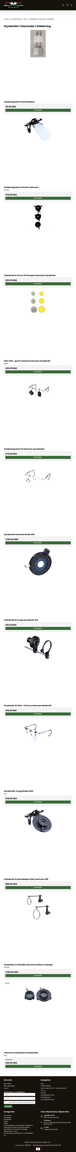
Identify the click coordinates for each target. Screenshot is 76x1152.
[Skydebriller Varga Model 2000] (38, 753)
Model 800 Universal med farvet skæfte (17, 1127)
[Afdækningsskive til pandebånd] (38, 64)
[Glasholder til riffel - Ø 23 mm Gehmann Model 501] (38, 668)
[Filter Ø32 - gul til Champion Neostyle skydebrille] (38, 323)
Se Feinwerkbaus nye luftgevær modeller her (18, 1125)
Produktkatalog (46, 1086)
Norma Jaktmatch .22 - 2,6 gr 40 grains (53, 1088)
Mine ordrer (7, 1084)
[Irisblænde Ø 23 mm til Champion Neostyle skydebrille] (38, 237)
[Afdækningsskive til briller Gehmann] (38, 149)
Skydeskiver (7, 1119)
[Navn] (19, 1094)
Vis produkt (38, 110)
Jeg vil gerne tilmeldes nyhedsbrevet (21, 1102)
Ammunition (8, 1115)
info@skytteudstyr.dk (51, 1129)
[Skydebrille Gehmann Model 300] (38, 497)
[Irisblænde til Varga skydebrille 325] (38, 582)
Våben (6, 1123)
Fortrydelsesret (45, 1097)
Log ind (6, 1088)
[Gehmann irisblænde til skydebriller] (38, 1015)
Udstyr (6, 1121)
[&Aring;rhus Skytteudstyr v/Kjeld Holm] (13, 5)
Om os (43, 1090)
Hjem (42, 1084)
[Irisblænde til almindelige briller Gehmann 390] (38, 841)
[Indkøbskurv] (67, 5)
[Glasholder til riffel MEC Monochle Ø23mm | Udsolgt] (38, 927)
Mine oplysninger (9, 1086)
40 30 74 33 (47, 1122)
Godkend (8, 1106)
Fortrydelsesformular (47, 1095)
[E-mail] (19, 1098)
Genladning (7, 1117)
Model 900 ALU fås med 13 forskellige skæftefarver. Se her (15, 1130)
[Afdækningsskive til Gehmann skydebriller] (38, 411)
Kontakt (43, 1093)
